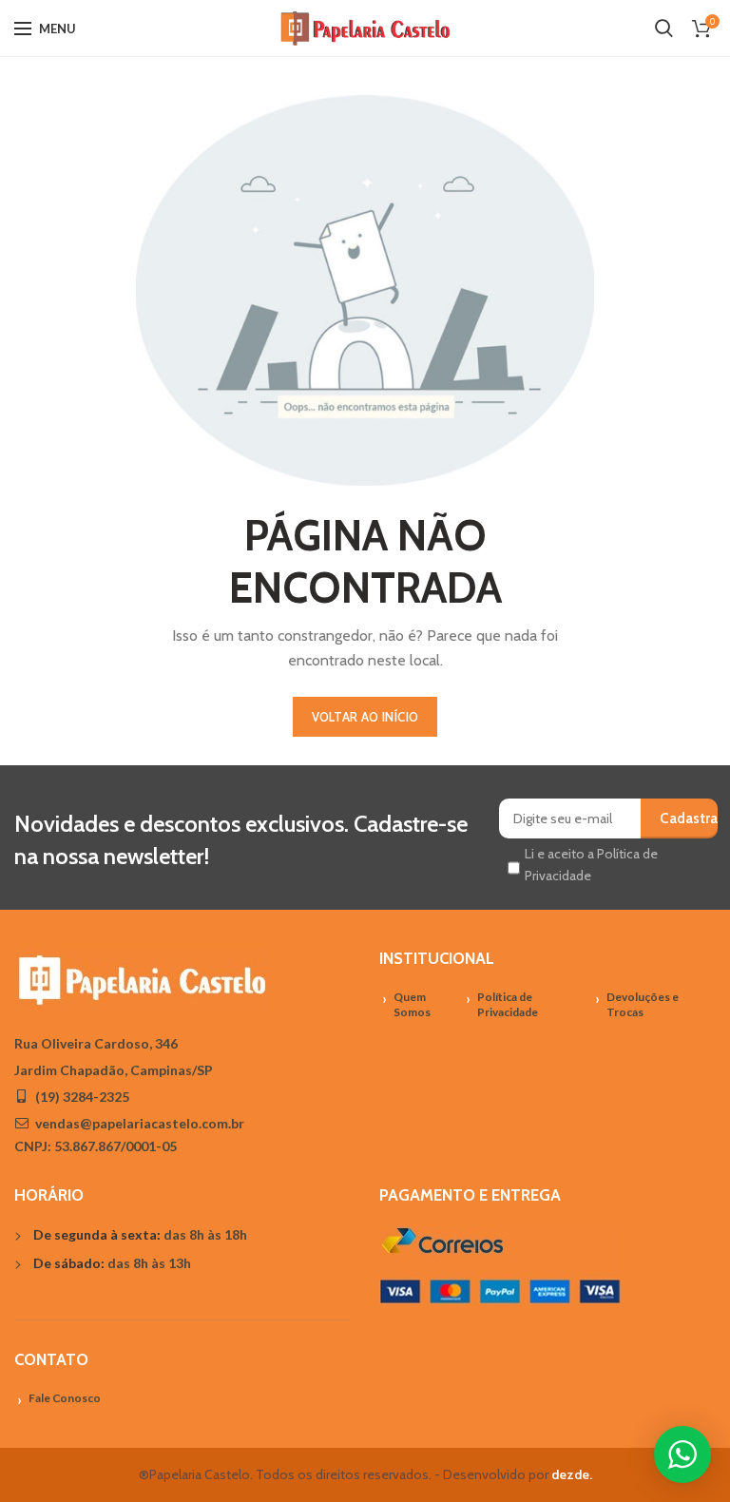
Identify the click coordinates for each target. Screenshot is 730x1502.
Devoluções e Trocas (642, 1005)
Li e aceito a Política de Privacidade (591, 864)
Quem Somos (412, 1005)
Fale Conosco (65, 1398)
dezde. (571, 1474)
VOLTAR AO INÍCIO (365, 716)
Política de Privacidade (507, 1005)
